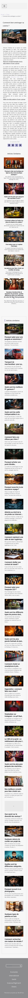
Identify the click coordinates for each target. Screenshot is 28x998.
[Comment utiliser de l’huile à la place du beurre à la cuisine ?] (14, 212)
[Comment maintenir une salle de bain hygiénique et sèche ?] (14, 529)
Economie (14, 971)
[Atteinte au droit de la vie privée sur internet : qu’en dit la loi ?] (14, 504)
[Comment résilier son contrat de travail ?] (14, 554)
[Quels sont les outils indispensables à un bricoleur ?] (14, 404)
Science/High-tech (14, 982)
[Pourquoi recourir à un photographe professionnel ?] (14, 881)
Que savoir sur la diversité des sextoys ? (13, 815)
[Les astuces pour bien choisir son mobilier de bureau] (14, 260)
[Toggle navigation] (4, 6)
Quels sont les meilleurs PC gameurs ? (14, 388)
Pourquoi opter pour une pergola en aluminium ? (14, 338)
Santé (14, 979)
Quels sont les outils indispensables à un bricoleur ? (12, 414)
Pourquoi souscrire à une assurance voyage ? (14, 488)
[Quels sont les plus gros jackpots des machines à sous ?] (14, 188)
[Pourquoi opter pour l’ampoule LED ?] (14, 579)
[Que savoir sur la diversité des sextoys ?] (14, 806)
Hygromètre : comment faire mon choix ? (13, 690)
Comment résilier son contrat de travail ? (13, 563)
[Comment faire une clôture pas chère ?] (14, 429)
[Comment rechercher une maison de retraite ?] (14, 931)
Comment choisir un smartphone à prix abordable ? (12, 666)
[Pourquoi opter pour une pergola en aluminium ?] (14, 329)
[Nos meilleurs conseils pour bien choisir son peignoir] (14, 781)
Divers (7, 14)
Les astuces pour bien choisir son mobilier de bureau (14, 269)
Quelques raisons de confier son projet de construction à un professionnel (12, 842)
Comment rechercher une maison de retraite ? (14, 940)
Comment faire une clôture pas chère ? (12, 438)
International (14, 975)
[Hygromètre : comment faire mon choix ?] (14, 681)
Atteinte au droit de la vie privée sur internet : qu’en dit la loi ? (13, 514)
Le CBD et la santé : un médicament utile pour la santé (14, 741)
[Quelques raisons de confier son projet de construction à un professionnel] (14, 831)
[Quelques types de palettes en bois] (14, 906)
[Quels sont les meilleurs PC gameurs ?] (14, 379)
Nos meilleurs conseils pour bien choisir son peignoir (13, 791)
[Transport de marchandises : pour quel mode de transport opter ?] (14, 354)
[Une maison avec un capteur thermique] (14, 236)
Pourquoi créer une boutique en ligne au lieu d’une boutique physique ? (14, 173)
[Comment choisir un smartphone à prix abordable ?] (14, 656)
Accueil (2, 14)
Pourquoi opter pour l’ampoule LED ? (12, 588)
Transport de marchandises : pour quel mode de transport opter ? (14, 365)
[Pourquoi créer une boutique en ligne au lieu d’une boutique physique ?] (14, 163)
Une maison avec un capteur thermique (14, 245)
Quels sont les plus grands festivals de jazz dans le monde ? (13, 641)
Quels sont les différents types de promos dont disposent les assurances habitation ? (14, 615)
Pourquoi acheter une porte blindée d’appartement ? (13, 464)
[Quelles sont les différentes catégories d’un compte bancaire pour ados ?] (14, 856)
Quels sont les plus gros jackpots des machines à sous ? (14, 197)
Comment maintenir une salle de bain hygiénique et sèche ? (14, 539)
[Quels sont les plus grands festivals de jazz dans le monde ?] (14, 631)
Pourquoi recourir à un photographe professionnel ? (13, 891)
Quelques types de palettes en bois (12, 915)
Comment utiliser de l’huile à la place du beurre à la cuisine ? (14, 221)
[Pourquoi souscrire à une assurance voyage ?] (14, 479)
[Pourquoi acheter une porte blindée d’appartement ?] (14, 454)
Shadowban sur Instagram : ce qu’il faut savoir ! (13, 716)
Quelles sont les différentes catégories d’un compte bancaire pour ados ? (13, 867)
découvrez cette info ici (17, 77)
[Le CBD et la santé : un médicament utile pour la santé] (14, 731)
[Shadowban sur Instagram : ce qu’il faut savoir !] (14, 706)
